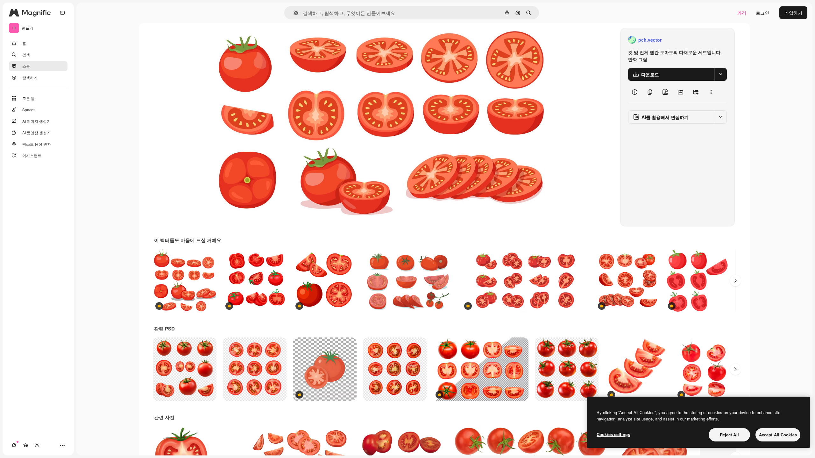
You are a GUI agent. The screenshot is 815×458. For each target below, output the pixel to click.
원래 (248, 40)
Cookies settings (613, 434)
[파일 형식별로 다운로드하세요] (720, 74)
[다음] (735, 280)
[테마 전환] (37, 445)
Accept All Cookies (778, 435)
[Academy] (25, 445)
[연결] (14, 445)
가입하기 (793, 13)
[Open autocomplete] (293, 12)
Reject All (729, 435)
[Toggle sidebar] (62, 13)
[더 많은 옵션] (711, 92)
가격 (741, 13)
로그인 (762, 13)
